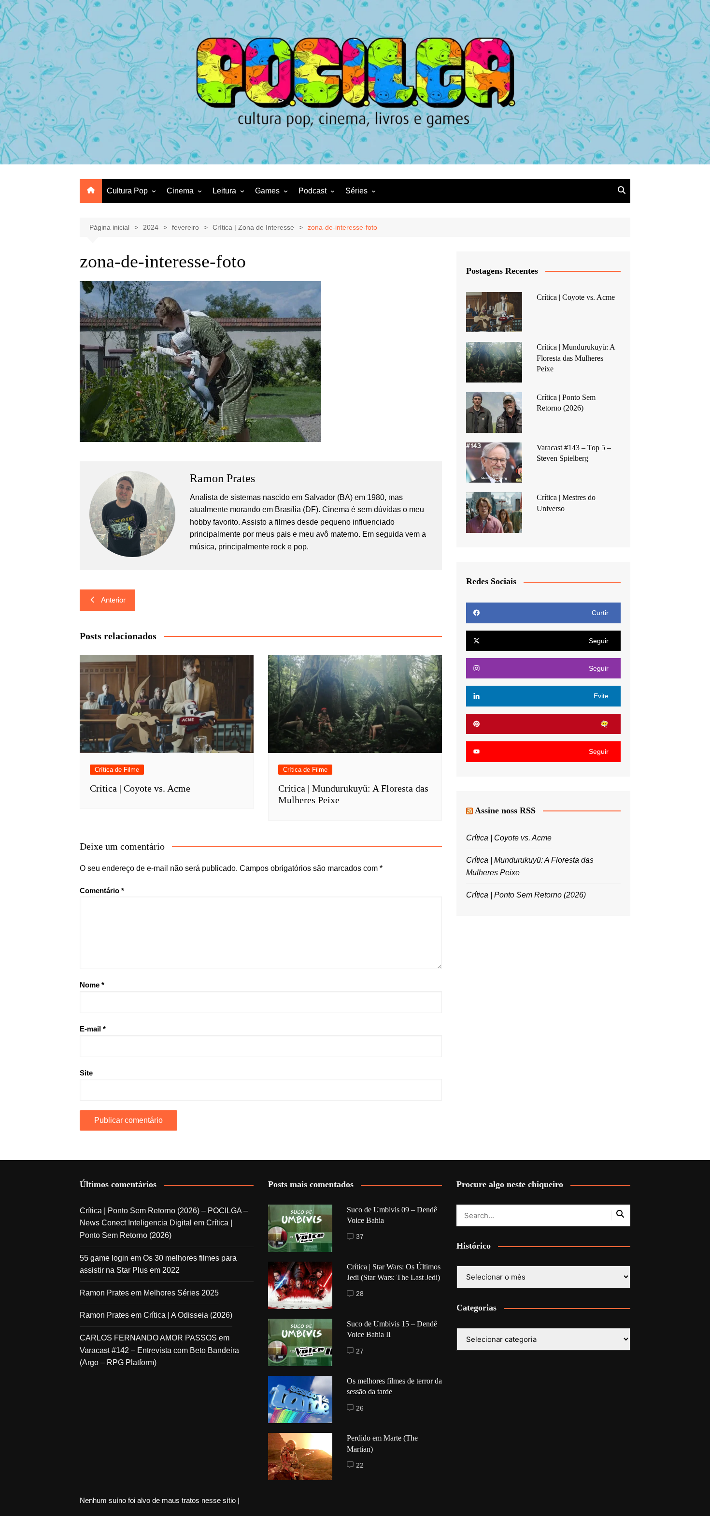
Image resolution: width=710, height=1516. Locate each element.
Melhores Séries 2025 (181, 1293)
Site (86, 1073)
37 (360, 1236)
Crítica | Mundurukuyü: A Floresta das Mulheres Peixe (576, 358)
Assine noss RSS (505, 810)
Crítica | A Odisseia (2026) (187, 1315)
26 (360, 1408)
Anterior (113, 600)
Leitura (224, 191)
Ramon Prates (104, 1293)
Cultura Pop (127, 191)
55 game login (104, 1258)
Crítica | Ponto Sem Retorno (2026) (526, 895)
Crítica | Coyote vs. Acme (140, 788)
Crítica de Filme (117, 769)
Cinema (180, 191)
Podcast (312, 191)
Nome (92, 985)
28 (360, 1293)
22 (360, 1465)
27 (360, 1351)
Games (267, 191)
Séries (356, 191)
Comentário (102, 890)
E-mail (93, 1029)
